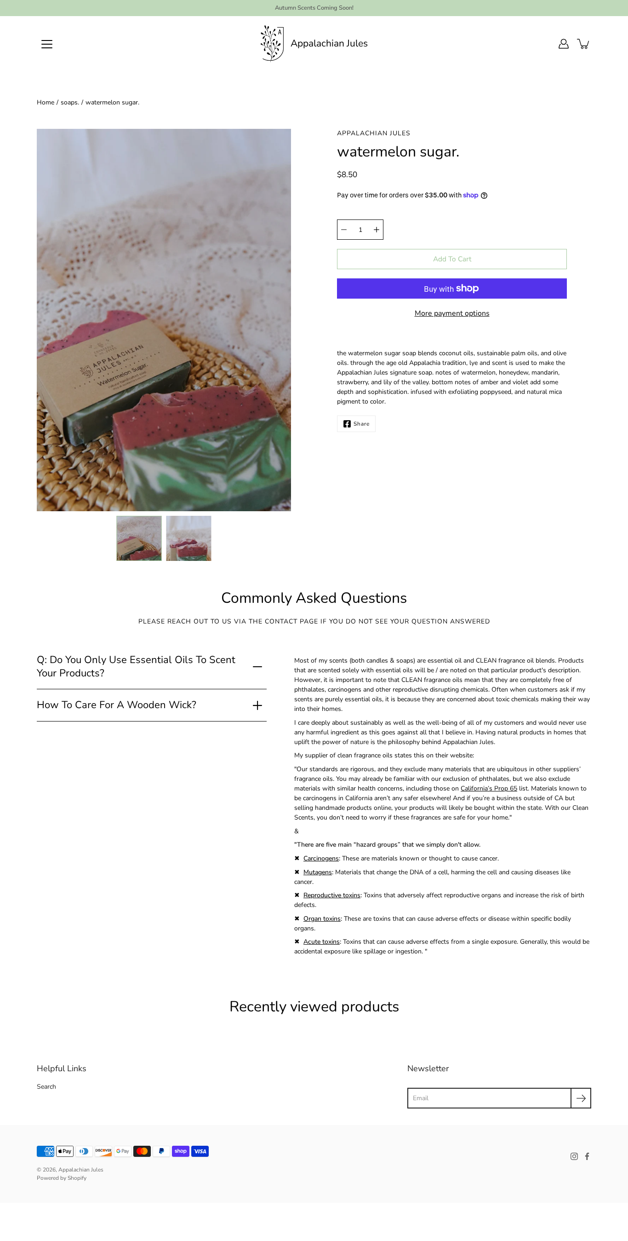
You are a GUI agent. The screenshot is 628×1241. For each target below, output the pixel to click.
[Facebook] (587, 1156)
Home (45, 102)
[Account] (563, 43)
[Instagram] (574, 1156)
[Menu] (47, 44)
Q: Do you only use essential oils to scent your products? (136, 666)
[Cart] (584, 43)
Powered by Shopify (61, 1178)
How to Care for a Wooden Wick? (116, 705)
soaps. (70, 102)
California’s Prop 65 (489, 788)
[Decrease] (344, 229)
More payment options (452, 313)
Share (362, 423)
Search (46, 1086)
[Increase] (376, 229)
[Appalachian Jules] (272, 44)
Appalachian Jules (329, 43)
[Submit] (581, 1098)
